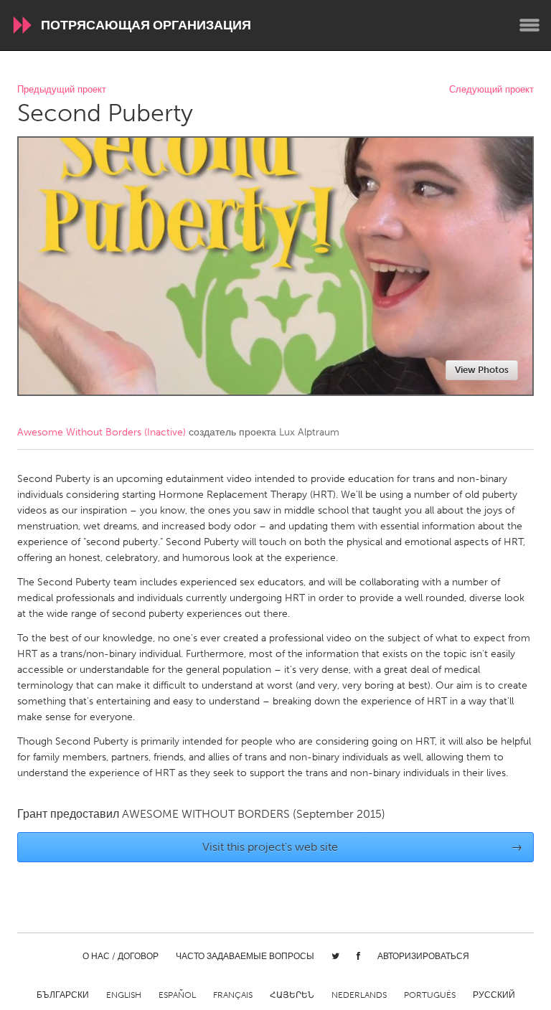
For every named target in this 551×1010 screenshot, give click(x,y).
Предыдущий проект (61, 90)
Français (233, 995)
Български (63, 995)
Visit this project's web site (362, 847)
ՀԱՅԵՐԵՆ (292, 995)
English (123, 995)
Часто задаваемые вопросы (245, 956)
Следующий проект (491, 90)
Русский (494, 995)
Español (177, 995)
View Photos (482, 369)
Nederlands (359, 995)
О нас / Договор (121, 956)
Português (430, 995)
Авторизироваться (423, 956)
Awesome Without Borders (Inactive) (101, 432)
